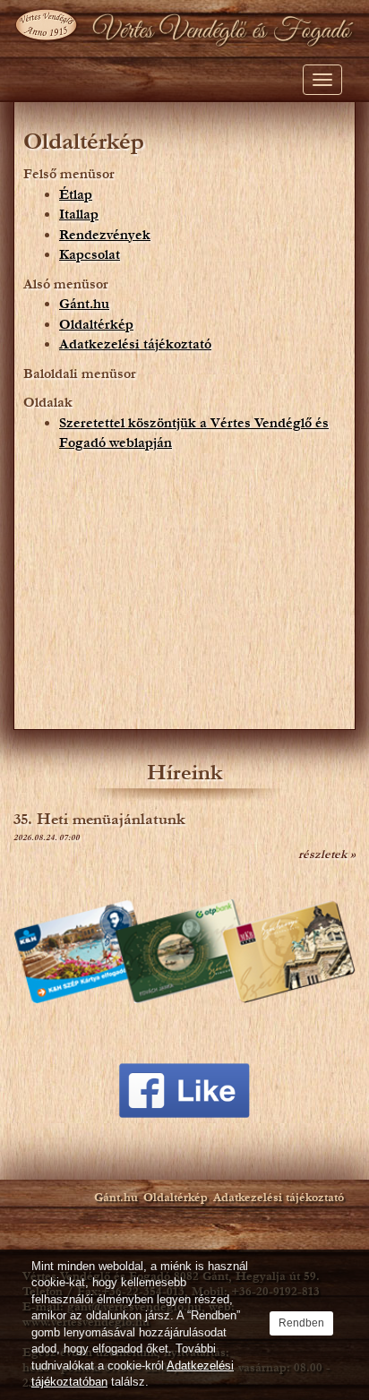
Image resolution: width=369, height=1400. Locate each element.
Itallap (79, 214)
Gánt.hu (84, 304)
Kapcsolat (89, 254)
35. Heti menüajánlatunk (99, 819)
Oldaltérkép (96, 324)
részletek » (327, 854)
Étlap (75, 194)
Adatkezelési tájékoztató (135, 344)
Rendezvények (104, 235)
